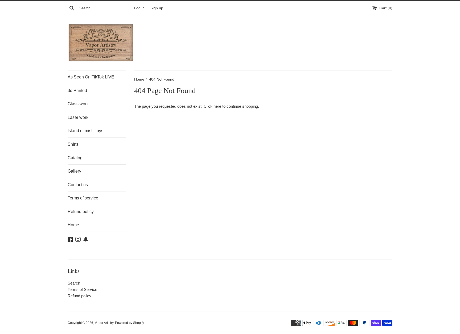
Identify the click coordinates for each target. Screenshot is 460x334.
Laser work (78, 117)
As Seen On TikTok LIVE (91, 77)
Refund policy (81, 211)
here (217, 106)
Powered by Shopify (129, 323)
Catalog (75, 158)
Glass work (78, 104)
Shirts (73, 144)
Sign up (156, 8)
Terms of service (83, 198)
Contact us (78, 184)
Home (73, 225)
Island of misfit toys (85, 130)
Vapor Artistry (104, 323)
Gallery (74, 171)
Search (74, 283)
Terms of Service (82, 289)
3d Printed (77, 90)
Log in (139, 8)
